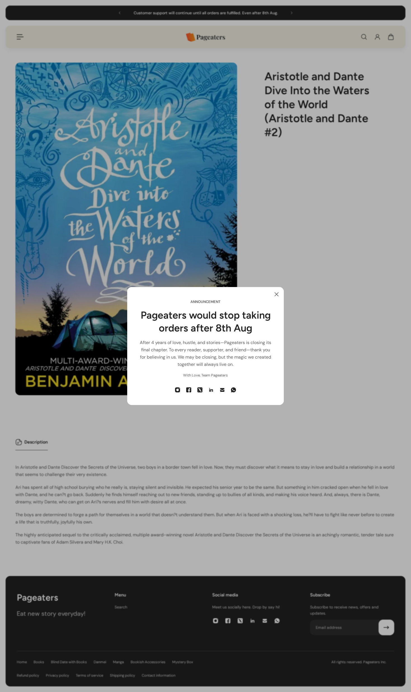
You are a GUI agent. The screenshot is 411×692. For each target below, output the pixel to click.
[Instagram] (177, 390)
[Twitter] (200, 390)
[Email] (222, 390)
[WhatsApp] (233, 390)
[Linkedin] (211, 390)
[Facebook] (189, 390)
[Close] (276, 294)
